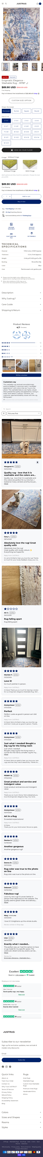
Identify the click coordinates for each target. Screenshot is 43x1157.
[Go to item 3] (35, 365)
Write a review (21, 375)
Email (4, 1054)
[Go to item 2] (22, 365)
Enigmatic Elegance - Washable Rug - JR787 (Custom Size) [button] (17, 958)
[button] (21, 343)
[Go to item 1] (8, 365)
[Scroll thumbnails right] (38, 365)
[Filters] (4, 413)
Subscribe (21, 1060)
